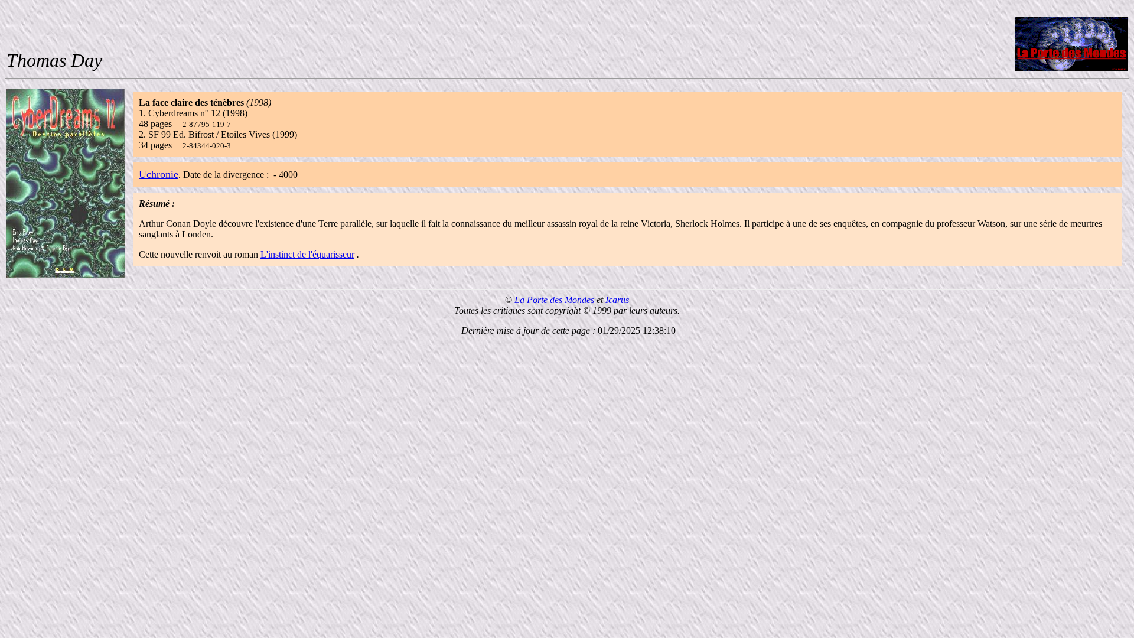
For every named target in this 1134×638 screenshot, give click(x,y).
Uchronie (158, 174)
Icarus (617, 300)
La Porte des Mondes (554, 300)
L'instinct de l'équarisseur (307, 254)
